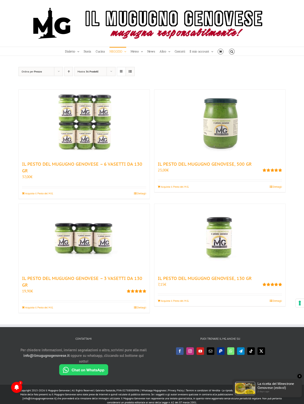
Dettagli (141, 193)
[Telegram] (241, 351)
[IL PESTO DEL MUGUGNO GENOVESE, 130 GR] (219, 237)
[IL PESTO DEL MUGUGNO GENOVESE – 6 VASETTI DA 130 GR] (84, 123)
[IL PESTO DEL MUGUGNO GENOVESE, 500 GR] (219, 123)
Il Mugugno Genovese (58, 390)
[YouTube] (200, 351)
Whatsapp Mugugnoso (154, 390)
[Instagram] (190, 351)
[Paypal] (221, 351)
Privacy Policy (176, 390)
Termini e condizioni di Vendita (203, 390)
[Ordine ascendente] (68, 71)
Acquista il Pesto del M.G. (39, 193)
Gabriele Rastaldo (105, 390)
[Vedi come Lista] (130, 71)
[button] (232, 51)
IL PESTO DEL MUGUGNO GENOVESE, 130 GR (205, 278)
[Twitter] (261, 351)
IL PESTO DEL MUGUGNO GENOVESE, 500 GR (205, 164)
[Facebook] (180, 351)
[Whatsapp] (230, 351)
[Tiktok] (251, 351)
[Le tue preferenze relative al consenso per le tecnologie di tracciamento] (300, 303)
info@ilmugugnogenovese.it (46, 355)
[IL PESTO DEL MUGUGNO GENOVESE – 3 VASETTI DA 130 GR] (84, 237)
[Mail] (210, 351)
